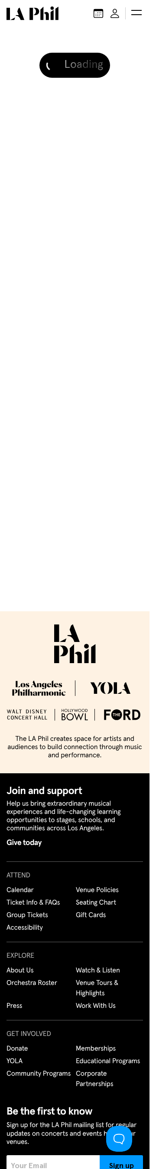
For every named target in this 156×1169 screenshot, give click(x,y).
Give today (24, 843)
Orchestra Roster (31, 983)
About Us (20, 970)
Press (14, 1006)
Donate (17, 1048)
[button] (136, 13)
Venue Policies (97, 890)
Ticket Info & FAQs (33, 902)
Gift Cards (91, 915)
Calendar (20, 890)
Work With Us (96, 1006)
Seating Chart (96, 902)
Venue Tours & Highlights (97, 988)
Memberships (96, 1048)
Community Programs (38, 1074)
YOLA (14, 1061)
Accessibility (24, 927)
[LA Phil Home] (32, 13)
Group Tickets (27, 915)
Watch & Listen (98, 970)
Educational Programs (108, 1061)
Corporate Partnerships (94, 1079)
